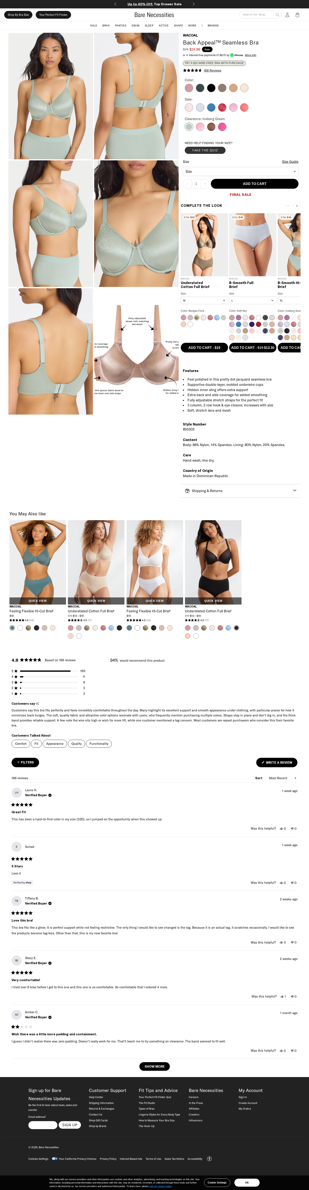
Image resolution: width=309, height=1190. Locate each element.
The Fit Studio (147, 1103)
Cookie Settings (217, 1182)
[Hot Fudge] (211, 130)
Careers (193, 1097)
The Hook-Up (146, 1126)
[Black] (211, 91)
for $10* (154, 4)
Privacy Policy (108, 1158)
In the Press (196, 1103)
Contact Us (95, 1114)
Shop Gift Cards (98, 1120)
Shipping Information (101, 1103)
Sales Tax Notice (174, 1158)
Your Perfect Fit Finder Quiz (155, 1097)
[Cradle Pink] (189, 110)
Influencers (195, 1120)
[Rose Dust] (244, 91)
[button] (298, 15)
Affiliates (194, 1108)
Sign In (243, 1097)
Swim (135, 25)
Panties (121, 25)
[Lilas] (189, 91)
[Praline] (233, 91)
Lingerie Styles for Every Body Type (159, 1114)
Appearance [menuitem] (54, 744)
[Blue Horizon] (211, 110)
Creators (194, 1114)
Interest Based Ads (131, 1158)
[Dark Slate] (200, 91)
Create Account (248, 1103)
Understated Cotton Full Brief (195, 285)
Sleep (149, 25)
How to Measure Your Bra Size (157, 1120)
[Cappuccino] (222, 91)
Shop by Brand (97, 1126)
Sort (259, 778)
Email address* (37, 1116)
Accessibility (195, 1158)
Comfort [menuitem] (20, 744)
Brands (213, 25)
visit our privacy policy (160, 1186)
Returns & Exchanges (101, 1108)
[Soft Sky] (200, 110)
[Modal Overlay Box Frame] (216, 148)
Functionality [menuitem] (99, 744)
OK (247, 1182)
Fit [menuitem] (36, 744)
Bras (106, 25)
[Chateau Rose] (200, 130)
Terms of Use (153, 1158)
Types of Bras (146, 1108)
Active (164, 25)
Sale (93, 25)
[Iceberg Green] (189, 130)
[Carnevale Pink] (222, 130)
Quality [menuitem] (76, 744)
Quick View (37, 601)
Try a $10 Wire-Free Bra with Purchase (214, 63)
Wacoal (190, 35)
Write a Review (281, 763)
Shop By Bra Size (18, 14)
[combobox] (241, 171)
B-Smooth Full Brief (241, 285)
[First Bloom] (233, 110)
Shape (178, 25)
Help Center (96, 1097)
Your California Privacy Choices (77, 1158)
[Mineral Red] (244, 110)
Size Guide (290, 162)
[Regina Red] (222, 110)
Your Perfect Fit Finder (53, 14)
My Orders (245, 1108)
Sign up (70, 1125)
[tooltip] (37, 703)
